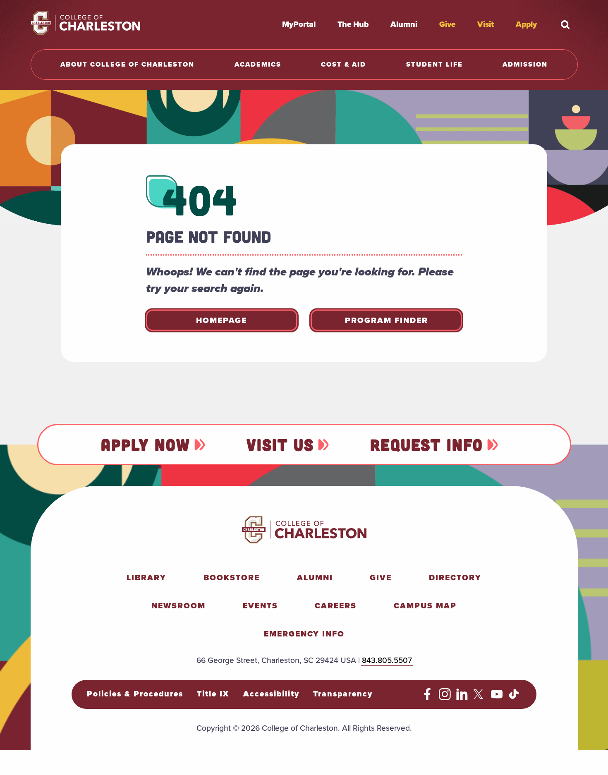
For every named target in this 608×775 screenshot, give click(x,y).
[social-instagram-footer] (445, 697)
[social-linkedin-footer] (462, 697)
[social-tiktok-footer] (514, 697)
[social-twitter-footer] (480, 697)
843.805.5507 (387, 660)
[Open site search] (565, 24)
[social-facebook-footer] (427, 697)
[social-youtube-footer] (497, 697)
